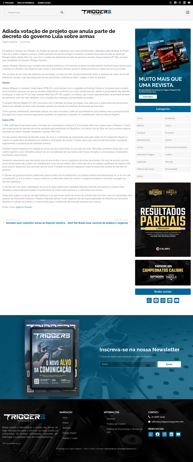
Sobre (65, 423)
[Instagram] (180, 2)
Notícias (67, 428)
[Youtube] (189, 2)
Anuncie (111, 419)
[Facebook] (175, 2)
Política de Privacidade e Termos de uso (124, 430)
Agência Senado (24, 207)
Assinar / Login (70, 438)
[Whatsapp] (170, 2)
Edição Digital (69, 433)
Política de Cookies (116, 424)
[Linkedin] (184, 2)
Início (65, 417)
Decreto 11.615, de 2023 (107, 51)
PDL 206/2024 (12, 125)
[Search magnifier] (62, 12)
